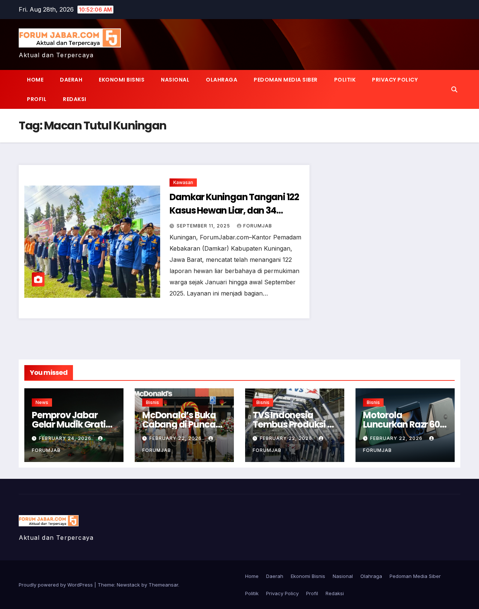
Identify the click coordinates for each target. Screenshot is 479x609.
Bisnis (152, 402)
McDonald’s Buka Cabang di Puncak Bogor (181, 424)
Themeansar (163, 585)
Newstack (128, 585)
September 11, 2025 (204, 226)
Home (35, 79)
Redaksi (74, 99)
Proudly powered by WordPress (56, 585)
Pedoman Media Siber (286, 79)
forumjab (257, 226)
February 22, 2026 (176, 438)
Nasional (175, 79)
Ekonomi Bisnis (121, 79)
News (42, 402)
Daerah (71, 79)
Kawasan (183, 182)
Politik (345, 79)
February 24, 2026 (66, 438)
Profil (36, 99)
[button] (454, 89)
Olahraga (221, 79)
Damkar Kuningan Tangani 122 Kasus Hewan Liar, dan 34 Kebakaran (234, 210)
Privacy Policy (395, 79)
